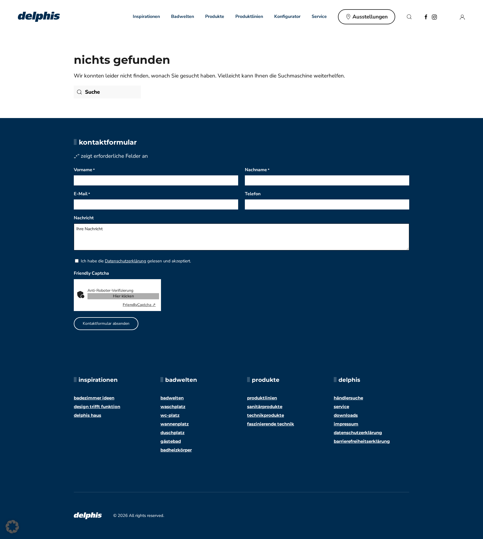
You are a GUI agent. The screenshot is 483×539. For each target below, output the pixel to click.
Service (341, 406)
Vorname (84, 170)
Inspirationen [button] (146, 16)
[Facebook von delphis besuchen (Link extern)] (426, 16)
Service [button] (319, 16)
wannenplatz (174, 424)
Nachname (257, 170)
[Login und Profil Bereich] (462, 16)
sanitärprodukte (264, 406)
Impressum (346, 424)
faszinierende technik (270, 424)
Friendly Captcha (91, 273)
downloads (346, 415)
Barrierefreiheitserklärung (362, 441)
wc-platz (169, 415)
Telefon (253, 194)
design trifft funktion (97, 406)
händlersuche (348, 398)
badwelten (172, 398)
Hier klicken (123, 296)
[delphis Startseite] (88, 515)
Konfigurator (287, 16)
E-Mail (82, 194)
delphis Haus (87, 415)
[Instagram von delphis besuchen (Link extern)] (434, 16)
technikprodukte (265, 415)
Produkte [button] (214, 16)
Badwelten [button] (182, 16)
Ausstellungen (370, 16)
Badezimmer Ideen (94, 398)
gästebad (170, 441)
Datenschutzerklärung (125, 261)
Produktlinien (249, 16)
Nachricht (84, 218)
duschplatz (172, 432)
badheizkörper (176, 450)
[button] (409, 17)
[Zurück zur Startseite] (39, 17)
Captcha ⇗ (139, 304)
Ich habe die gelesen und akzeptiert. (136, 261)
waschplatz (172, 406)
